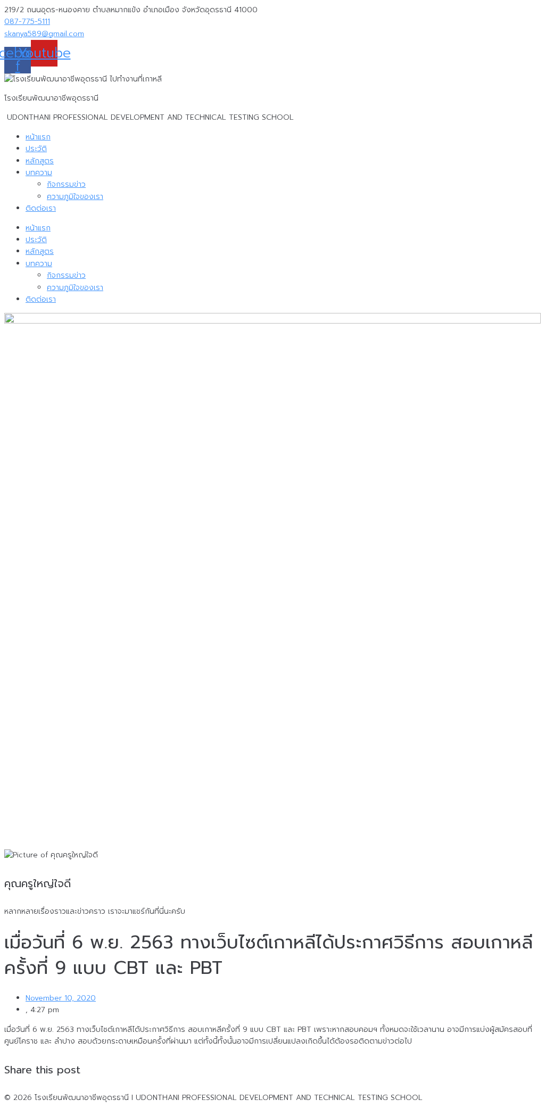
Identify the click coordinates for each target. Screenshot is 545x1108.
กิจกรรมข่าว (66, 184)
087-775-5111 (27, 21)
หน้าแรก (38, 137)
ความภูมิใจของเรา (75, 196)
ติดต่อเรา (41, 208)
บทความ (39, 172)
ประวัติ (36, 148)
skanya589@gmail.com (44, 33)
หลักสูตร (40, 161)
